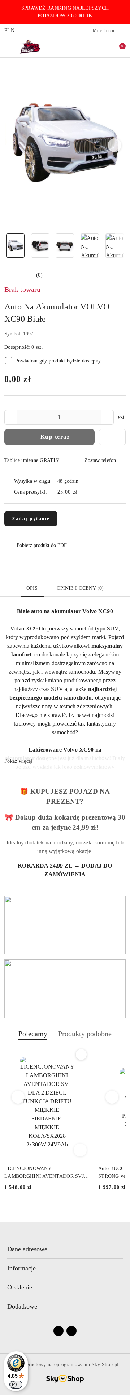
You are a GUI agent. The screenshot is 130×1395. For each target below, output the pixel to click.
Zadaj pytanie (31, 518)
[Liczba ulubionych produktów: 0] (106, 47)
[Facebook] (58, 1331)
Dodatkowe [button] (22, 1306)
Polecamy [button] (32, 1034)
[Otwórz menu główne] (8, 47)
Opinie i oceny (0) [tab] (80, 588)
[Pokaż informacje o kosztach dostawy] (82, 492)
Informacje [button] (21, 1268)
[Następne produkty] (112, 1097)
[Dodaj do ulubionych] (112, 437)
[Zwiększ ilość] (108, 417)
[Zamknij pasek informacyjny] (122, 12)
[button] (114, 145)
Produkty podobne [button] (85, 1034)
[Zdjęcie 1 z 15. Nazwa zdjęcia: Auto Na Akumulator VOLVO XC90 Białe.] (15, 245)
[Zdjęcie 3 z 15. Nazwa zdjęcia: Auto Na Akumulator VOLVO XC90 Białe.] (65, 245)
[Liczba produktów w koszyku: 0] (117, 47)
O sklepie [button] (19, 1287)
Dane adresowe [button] (27, 1249)
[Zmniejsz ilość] (10, 417)
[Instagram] (71, 1331)
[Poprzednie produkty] (18, 1097)
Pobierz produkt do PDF (42, 545)
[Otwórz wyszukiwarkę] (94, 47)
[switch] (15, 1385)
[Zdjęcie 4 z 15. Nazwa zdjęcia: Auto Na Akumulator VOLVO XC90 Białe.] (90, 245)
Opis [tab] (32, 588)
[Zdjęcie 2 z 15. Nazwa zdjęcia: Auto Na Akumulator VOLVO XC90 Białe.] (40, 245)
